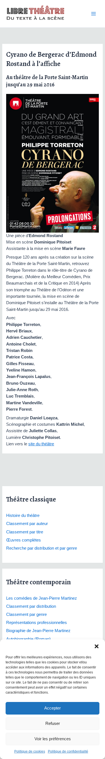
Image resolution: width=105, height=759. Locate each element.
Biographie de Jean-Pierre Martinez (38, 630)
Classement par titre (24, 532)
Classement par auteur (27, 523)
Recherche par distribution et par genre (41, 548)
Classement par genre (26, 614)
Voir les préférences (52, 738)
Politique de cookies (29, 751)
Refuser (52, 723)
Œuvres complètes (23, 540)
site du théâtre (41, 444)
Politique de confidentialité (68, 751)
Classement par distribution (31, 606)
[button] (96, 646)
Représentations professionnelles (36, 622)
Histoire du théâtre (22, 515)
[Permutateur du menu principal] (93, 14)
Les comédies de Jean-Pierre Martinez (41, 598)
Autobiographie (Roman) (28, 639)
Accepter (52, 708)
